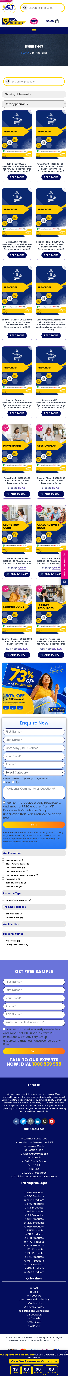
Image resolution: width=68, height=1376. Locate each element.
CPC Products (14, 917)
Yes (8, 782)
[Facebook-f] (16, 1121)
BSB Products (14, 914)
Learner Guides (15, 867)
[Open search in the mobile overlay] (43, 8)
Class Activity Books (17, 864)
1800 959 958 (46, 1064)
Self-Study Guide (16, 883)
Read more (17, 177)
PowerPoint (13, 879)
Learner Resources (17, 871)
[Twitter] (23, 1121)
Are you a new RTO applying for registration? (26, 778)
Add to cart (19, 494)
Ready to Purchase (17, 944)
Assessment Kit (15, 860)
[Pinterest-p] (30, 1121)
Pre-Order (13, 941)
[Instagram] (45, 1121)
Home (25, 53)
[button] (34, 30)
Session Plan (14, 886)
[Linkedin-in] (37, 1121)
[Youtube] (52, 1121)
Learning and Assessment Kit (22, 875)
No (17, 782)
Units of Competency (18, 900)
